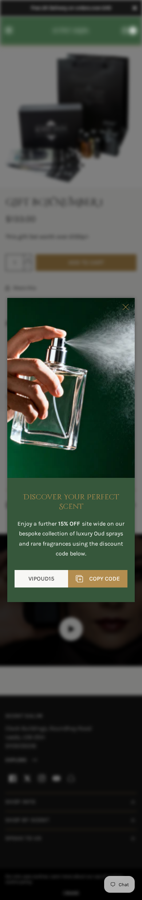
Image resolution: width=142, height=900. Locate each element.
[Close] (134, 8)
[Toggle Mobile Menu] (13, 31)
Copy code (104, 578)
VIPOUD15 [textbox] (41, 578)
